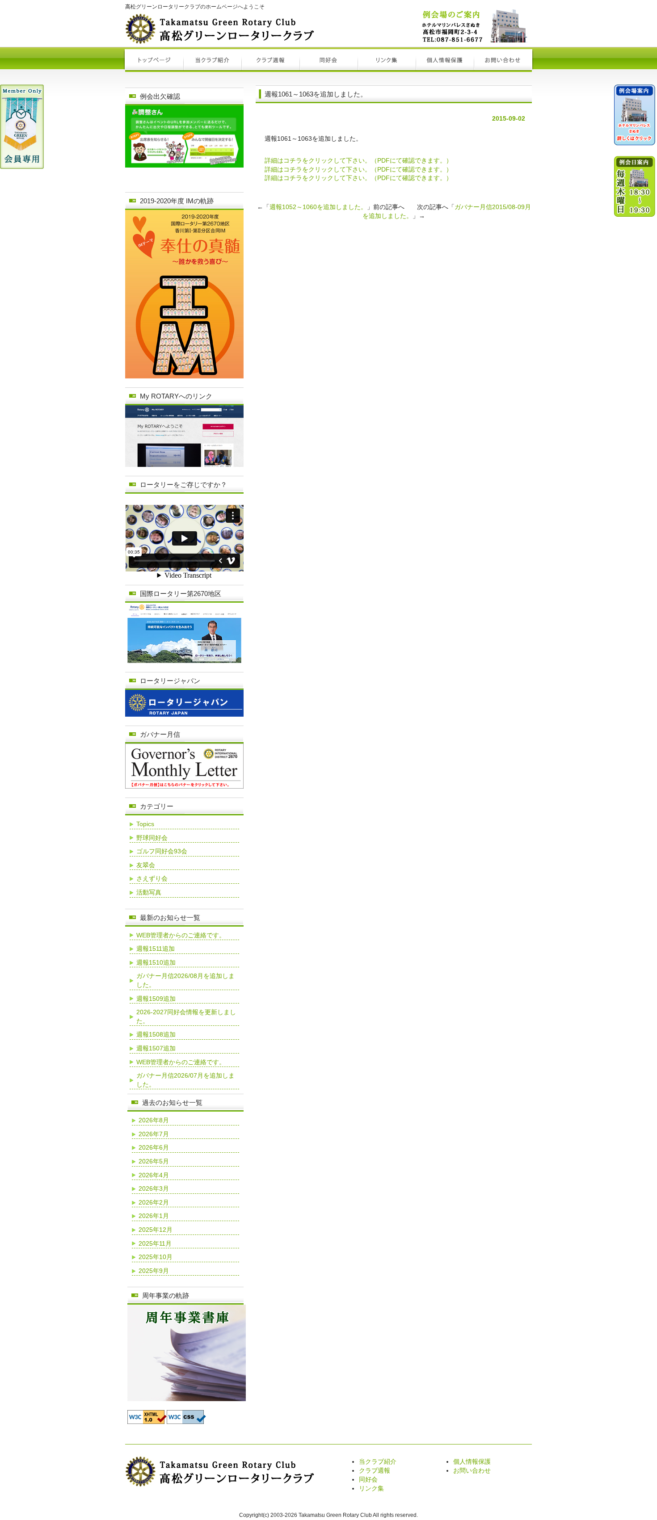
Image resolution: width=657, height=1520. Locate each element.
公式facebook (634, 422)
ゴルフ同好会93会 (161, 851)
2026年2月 (154, 1202)
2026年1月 (154, 1215)
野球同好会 (152, 837)
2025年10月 (156, 1256)
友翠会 (145, 865)
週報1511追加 (155, 948)
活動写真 (148, 892)
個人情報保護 (472, 1461)
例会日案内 (634, 243)
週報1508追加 (156, 1034)
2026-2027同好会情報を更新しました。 (186, 1016)
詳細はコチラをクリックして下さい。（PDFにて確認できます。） (358, 160)
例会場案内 (634, 118)
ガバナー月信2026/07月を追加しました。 (185, 1080)
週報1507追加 (156, 1048)
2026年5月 (154, 1161)
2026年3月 (154, 1188)
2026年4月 (154, 1175)
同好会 (368, 1479)
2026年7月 (154, 1134)
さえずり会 (152, 878)
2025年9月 (154, 1270)
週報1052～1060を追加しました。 (318, 206)
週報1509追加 (156, 998)
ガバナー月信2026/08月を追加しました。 (185, 980)
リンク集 (371, 1488)
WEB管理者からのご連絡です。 (180, 935)
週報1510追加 (156, 962)
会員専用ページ (22, 126)
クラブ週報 (374, 1470)
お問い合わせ (472, 1470)
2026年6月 (154, 1147)
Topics (145, 823)
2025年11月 (155, 1243)
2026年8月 (154, 1120)
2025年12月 (156, 1229)
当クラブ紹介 (377, 1461)
